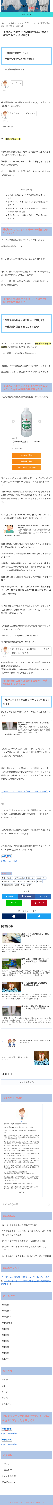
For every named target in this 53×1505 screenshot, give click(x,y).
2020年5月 (6, 1305)
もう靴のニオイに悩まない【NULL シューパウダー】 (24, 791)
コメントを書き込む (26, 1082)
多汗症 (5, 1392)
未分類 (5, 1398)
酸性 (40, 881)
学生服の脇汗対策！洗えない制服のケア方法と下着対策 (26, 1256)
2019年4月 (6, 1359)
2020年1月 (6, 1317)
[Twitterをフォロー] (39, 916)
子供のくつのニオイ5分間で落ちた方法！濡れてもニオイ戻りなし (26, 1248)
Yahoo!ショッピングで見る (27, 467)
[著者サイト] (14, 916)
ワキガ (5, 1380)
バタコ (22, 1121)
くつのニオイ (8, 878)
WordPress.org (8, 1482)
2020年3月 (6, 1311)
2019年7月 (6, 1341)
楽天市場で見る (26, 461)
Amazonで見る (26, 455)
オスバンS (31, 878)
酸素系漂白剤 (8, 885)
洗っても (22, 881)
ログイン (6, 1464)
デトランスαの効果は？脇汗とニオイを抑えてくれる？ (25, 1277)
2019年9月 (6, 1329)
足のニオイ (7, 873)
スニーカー (42, 878)
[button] (49, 1205)
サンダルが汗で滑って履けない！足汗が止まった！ (24, 1241)
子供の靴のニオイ (10, 881)
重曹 (17, 885)
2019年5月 (6, 1353)
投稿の (7, 1470)
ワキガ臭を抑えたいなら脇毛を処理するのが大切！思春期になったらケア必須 (26, 1233)
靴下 (29, 885)
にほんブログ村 (8, 861)
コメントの (9, 1476)
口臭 (4, 1386)
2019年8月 (6, 1335)
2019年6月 (6, 1347)
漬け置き (32, 881)
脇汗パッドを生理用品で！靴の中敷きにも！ (21, 1225)
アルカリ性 (20, 878)
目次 (23, 189)
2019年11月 (7, 1323)
